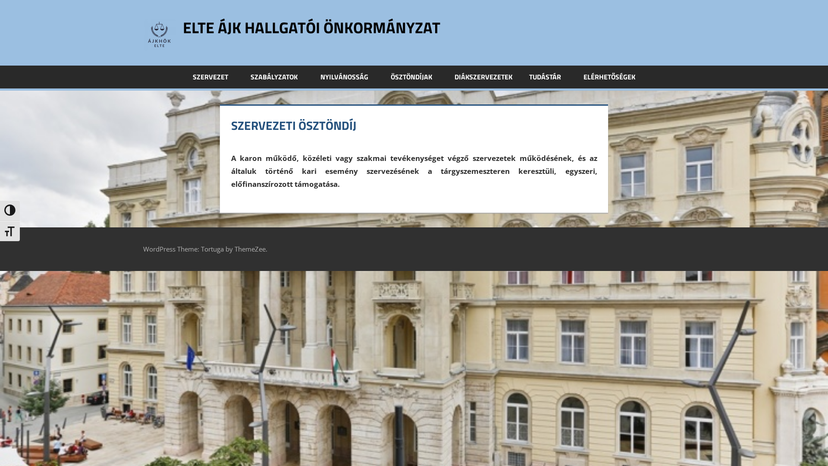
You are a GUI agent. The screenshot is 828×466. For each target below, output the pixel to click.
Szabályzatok (274, 77)
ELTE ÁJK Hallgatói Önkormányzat (311, 27)
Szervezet (210, 77)
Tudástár (545, 77)
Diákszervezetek (483, 77)
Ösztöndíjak (411, 77)
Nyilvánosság (344, 77)
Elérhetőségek (609, 77)
